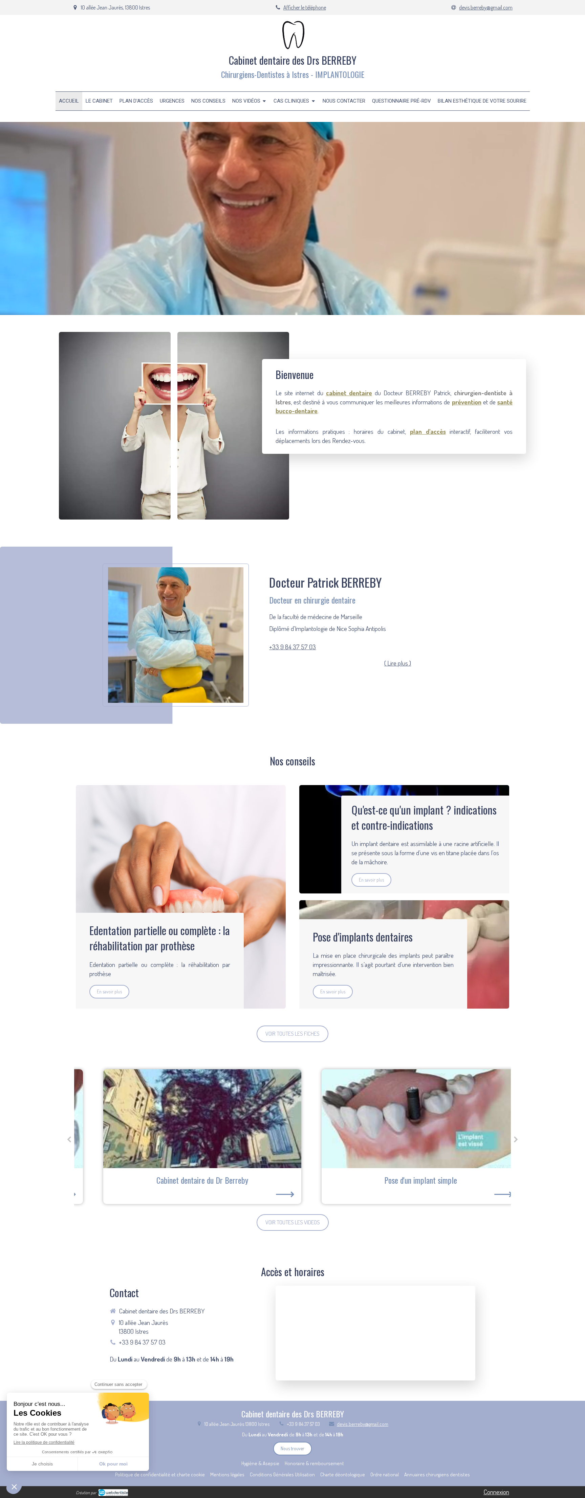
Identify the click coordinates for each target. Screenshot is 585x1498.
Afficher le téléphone (304, 7)
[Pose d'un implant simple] (183, 1118)
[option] (183, 1136)
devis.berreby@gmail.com (362, 1424)
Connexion (496, 1492)
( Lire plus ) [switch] (397, 663)
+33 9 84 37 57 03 (292, 646)
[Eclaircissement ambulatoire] (402, 1118)
